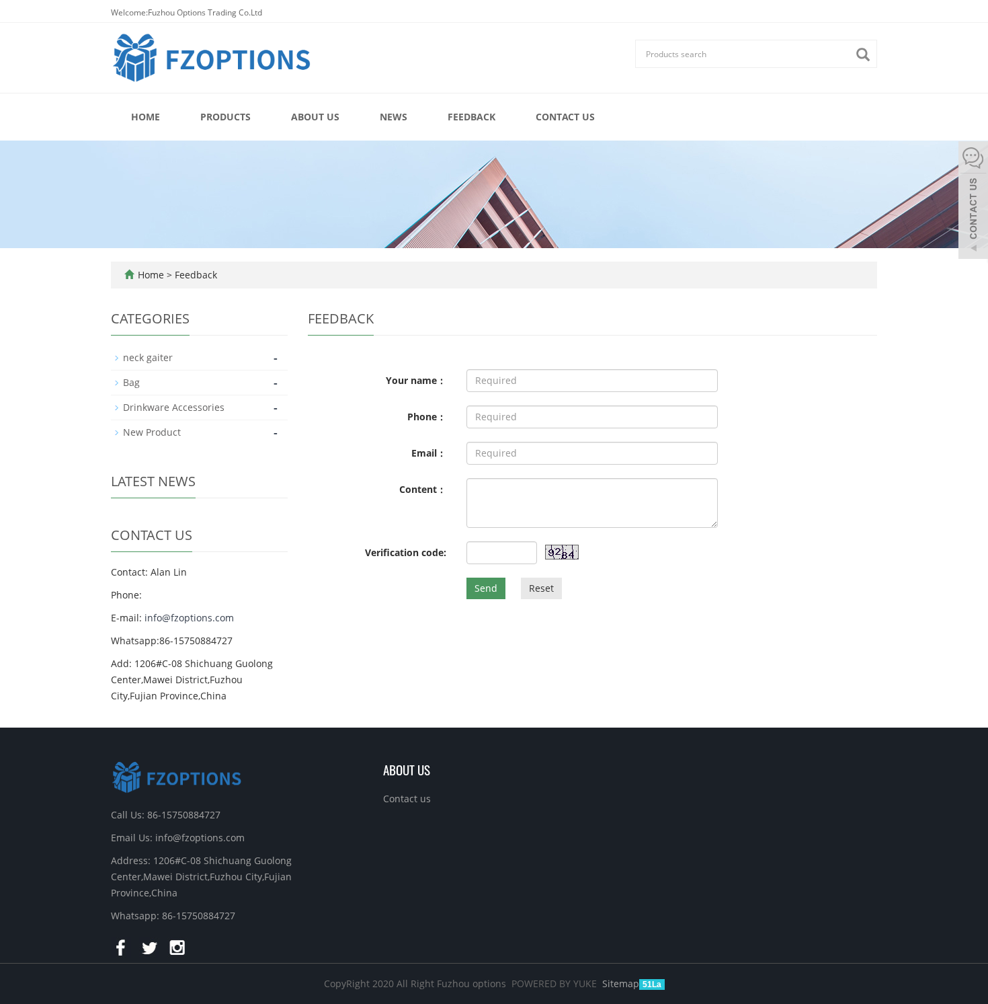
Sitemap (620, 983)
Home (145, 116)
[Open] (973, 201)
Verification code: (405, 552)
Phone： (426, 416)
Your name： (416, 380)
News (393, 116)
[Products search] (866, 55)
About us (315, 116)
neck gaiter (148, 357)
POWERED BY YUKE (555, 983)
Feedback (471, 116)
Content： (422, 489)
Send (486, 588)
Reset (541, 588)
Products (225, 116)
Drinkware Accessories (173, 407)
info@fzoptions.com (189, 617)
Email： (428, 453)
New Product (152, 432)
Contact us (565, 116)
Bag (131, 382)
